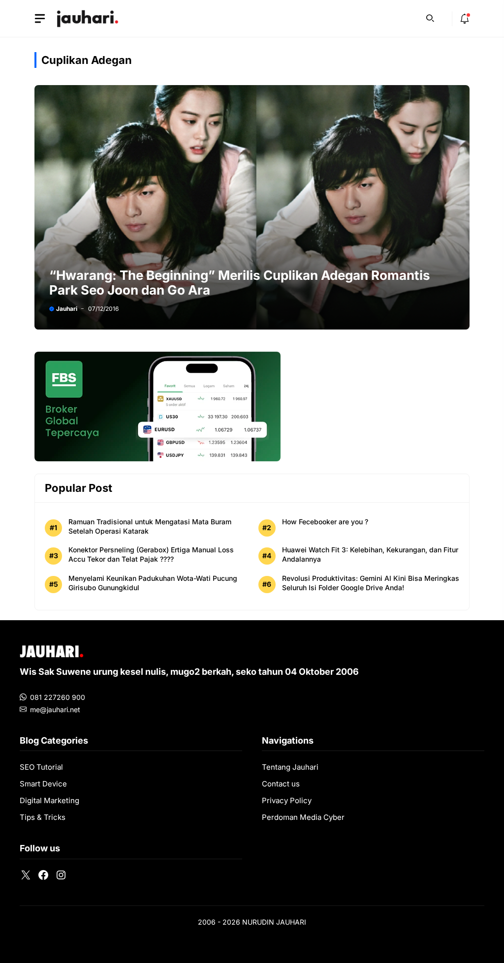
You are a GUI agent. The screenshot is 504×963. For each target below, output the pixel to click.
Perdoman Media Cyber (303, 817)
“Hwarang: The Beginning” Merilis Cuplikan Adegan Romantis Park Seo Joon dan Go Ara (239, 283)
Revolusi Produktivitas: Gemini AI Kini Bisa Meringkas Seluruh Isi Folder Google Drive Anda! (370, 583)
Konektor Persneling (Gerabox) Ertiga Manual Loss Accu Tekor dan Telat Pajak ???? (151, 554)
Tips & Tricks (42, 817)
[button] (430, 17)
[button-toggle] (39, 18)
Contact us (281, 783)
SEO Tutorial (41, 767)
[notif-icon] (465, 19)
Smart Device (43, 783)
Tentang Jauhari (290, 767)
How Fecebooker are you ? (325, 521)
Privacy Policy (287, 800)
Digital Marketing (49, 800)
